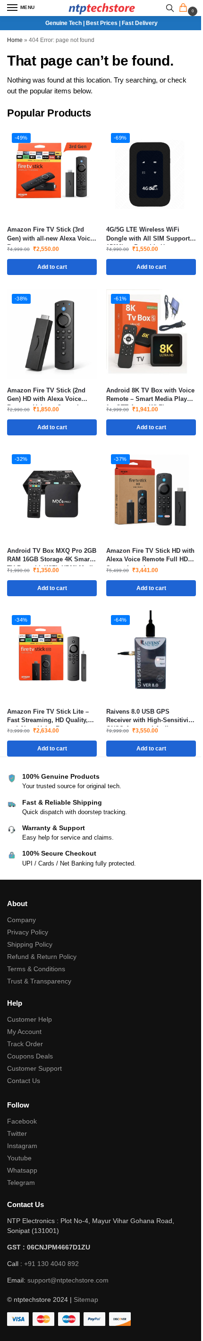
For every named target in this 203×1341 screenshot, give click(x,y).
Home (15, 40)
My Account (24, 1031)
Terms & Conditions (36, 969)
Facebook (22, 1121)
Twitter (17, 1133)
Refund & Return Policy (41, 956)
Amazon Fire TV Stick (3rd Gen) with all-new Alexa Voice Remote (50, 234)
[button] (185, 8)
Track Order (25, 1044)
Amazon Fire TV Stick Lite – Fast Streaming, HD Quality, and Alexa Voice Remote (48, 716)
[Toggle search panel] (170, 8)
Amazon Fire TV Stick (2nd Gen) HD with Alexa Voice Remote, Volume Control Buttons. (46, 395)
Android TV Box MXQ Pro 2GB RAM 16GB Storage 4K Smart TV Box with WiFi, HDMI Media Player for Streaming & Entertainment (51, 555)
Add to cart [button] (52, 267)
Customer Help (29, 1019)
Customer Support (34, 1068)
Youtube (19, 1158)
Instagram (22, 1145)
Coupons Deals (31, 1056)
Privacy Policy (27, 932)
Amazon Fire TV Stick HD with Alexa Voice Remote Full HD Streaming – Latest (150, 555)
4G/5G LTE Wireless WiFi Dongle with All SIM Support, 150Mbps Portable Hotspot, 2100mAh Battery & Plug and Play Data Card (149, 234)
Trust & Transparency (39, 981)
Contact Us (23, 1080)
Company (21, 920)
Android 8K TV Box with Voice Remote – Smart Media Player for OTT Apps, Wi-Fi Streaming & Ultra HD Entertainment (150, 395)
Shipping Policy (29, 944)
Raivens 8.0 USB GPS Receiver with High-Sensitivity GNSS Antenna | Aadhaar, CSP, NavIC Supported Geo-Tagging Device (150, 716)
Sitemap (86, 1299)
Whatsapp (22, 1170)
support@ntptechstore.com (68, 1280)
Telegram (21, 1182)
